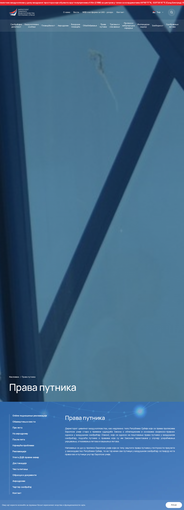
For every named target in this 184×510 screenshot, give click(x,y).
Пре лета (17, 427)
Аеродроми (63, 25)
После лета (19, 439)
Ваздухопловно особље (32, 25)
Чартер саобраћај (22, 487)
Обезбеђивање (90, 25)
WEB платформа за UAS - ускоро (97, 12)
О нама (66, 12)
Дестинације (20, 463)
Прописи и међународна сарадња (128, 25)
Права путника (103, 25)
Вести (76, 12)
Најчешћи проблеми (23, 445)
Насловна (14, 377)
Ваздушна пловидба (75, 25)
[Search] (171, 12)
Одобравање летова (172, 25)
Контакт (120, 12)
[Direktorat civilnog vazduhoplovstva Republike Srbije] (22, 12)
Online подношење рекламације (30, 415)
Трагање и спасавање (115, 25)
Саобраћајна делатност (16, 25)
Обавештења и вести (24, 421)
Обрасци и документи (25, 475)
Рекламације (19, 451)
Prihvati (174, 505)
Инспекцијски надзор (143, 25)
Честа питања (20, 469)
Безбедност (157, 25)
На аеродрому (20, 433)
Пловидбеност (48, 25)
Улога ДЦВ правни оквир (26, 457)
